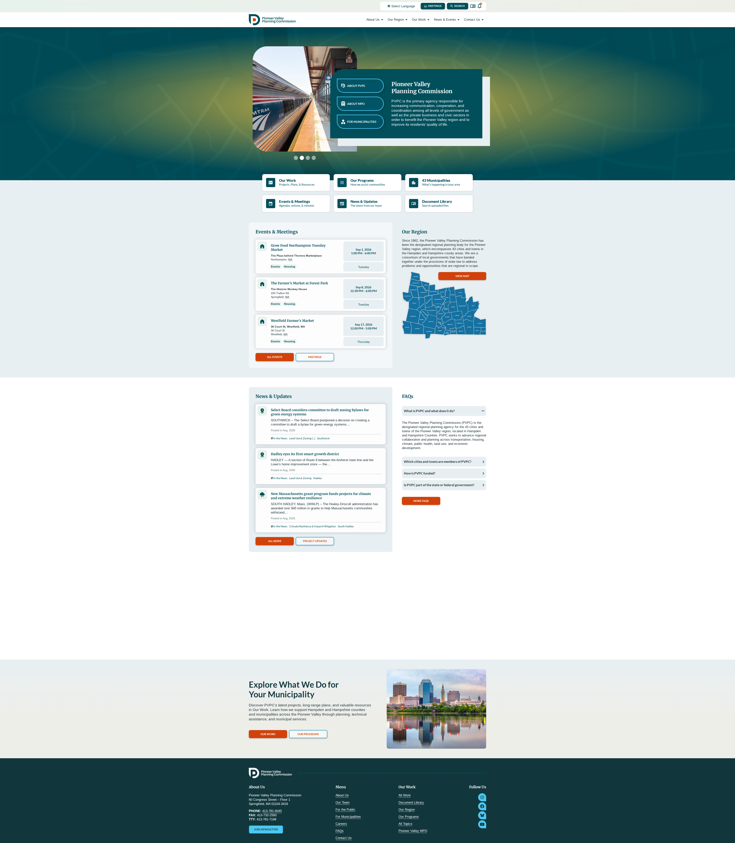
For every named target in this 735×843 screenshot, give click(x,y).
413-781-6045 (272, 811)
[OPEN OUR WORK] (428, 19)
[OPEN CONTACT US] (482, 19)
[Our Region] (444, 305)
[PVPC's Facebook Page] (482, 806)
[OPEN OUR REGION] (406, 19)
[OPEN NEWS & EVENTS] (458, 19)
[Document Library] (473, 6)
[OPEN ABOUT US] (382, 19)
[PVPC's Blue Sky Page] (482, 815)
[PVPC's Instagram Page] (482, 797)
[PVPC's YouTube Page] (482, 824)
